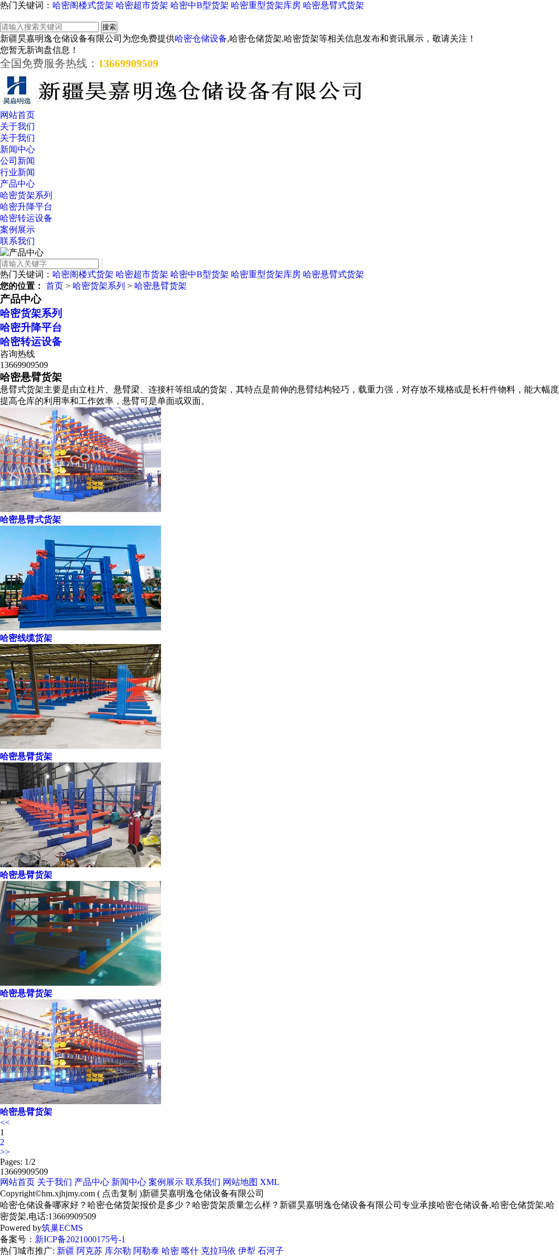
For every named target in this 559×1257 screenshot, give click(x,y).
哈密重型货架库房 (266, 5)
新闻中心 (17, 149)
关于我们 (17, 126)
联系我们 (17, 241)
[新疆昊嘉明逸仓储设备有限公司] (183, 104)
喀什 (190, 1250)
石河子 (271, 1250)
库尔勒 (118, 1250)
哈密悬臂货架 (160, 285)
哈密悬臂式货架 (333, 5)
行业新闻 (17, 172)
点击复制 (119, 1193)
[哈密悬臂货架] (80, 745)
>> (5, 1152)
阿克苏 (89, 1250)
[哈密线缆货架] (80, 627)
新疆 (65, 1250)
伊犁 (246, 1250)
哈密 (170, 1250)
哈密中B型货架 (199, 5)
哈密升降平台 (26, 206)
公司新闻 (17, 160)
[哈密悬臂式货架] (80, 509)
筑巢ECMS (62, 1227)
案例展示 (17, 229)
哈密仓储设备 (201, 38)
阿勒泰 (146, 1250)
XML (270, 1182)
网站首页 (17, 115)
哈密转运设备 (26, 218)
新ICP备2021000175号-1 (80, 1239)
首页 (54, 285)
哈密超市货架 (142, 5)
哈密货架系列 (26, 195)
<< (5, 1122)
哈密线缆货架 (26, 637)
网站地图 (240, 1182)
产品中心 (17, 183)
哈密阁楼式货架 (83, 5)
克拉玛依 (218, 1250)
